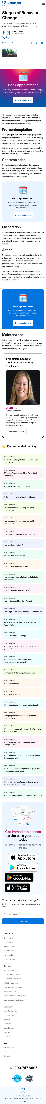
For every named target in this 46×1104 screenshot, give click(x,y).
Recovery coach (10, 991)
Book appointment (23, 100)
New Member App (10, 1011)
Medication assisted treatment (14, 1000)
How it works (8, 955)
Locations (7, 1036)
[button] (43, 3)
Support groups (9, 946)
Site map (7, 1056)
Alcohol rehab (9, 970)
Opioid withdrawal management (15, 996)
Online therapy (9, 938)
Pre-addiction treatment (12, 979)
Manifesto (7, 1024)
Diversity (7, 1032)
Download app (9, 1015)
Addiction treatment (11, 983)
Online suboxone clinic (12, 974)
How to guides (9, 942)
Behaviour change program (13, 987)
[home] (11, 3)
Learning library (9, 959)
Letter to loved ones (11, 951)
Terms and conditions (11, 1052)
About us (7, 1019)
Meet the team (9, 1028)
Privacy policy (9, 1047)
